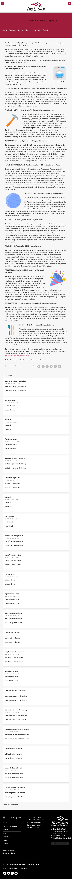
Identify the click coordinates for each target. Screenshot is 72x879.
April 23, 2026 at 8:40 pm (12, 557)
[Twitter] (43, 366)
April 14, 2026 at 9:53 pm (12, 519)
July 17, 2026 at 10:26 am (12, 751)
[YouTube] (16, 873)
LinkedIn (43, 360)
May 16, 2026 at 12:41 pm (12, 596)
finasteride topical (11, 439)
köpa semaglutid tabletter (13, 613)
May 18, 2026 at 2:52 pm (12, 635)
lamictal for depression (12, 478)
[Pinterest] (51, 366)
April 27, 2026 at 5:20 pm (12, 577)
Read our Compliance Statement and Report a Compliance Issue (34, 825)
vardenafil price (10, 400)
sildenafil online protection (13, 748)
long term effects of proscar (14, 652)
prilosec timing (10, 574)
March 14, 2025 (10, 366)
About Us (6, 823)
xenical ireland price (11, 671)
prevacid (8, 420)
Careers (5, 830)
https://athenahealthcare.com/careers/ (17, 356)
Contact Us (6, 836)
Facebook (34, 360)
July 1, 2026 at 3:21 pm (11, 731)
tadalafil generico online (13, 555)
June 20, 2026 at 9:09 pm (12, 712)
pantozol (8, 497)
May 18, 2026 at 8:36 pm (12, 654)
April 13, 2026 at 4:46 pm (12, 499)
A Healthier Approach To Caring (24, 366)
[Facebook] (47, 366)
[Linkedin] (59, 366)
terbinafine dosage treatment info (16, 690)
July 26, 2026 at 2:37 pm (12, 770)
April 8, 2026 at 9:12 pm (12, 480)
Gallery (5, 833)
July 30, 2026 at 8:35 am (12, 789)
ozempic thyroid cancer (12, 632)
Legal (5, 868)
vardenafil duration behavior (14, 768)
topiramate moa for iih (12, 594)
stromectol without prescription (15, 381)
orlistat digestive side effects (15, 787)
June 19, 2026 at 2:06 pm (12, 693)
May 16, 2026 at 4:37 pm (12, 615)
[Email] (38, 366)
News (5, 840)
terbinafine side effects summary (16, 710)
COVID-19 (6, 843)
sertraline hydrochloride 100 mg (15, 458)
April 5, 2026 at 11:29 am (12, 460)
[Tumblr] (55, 366)
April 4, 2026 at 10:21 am (12, 441)
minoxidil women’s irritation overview (17, 729)
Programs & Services (10, 826)
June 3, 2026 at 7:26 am (12, 673)
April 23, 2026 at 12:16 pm (12, 538)
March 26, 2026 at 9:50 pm (12, 383)
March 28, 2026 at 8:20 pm (12, 402)
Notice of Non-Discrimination (18, 868)
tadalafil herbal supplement (14, 536)
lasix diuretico (9, 516)
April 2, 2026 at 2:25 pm (12, 422)
